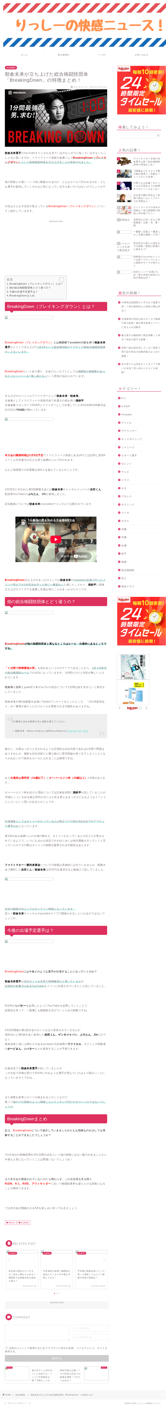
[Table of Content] (61, 279)
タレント (126, 463)
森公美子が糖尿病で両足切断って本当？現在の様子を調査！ (140, 337)
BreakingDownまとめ (22, 295)
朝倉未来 (11, 1223)
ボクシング (127, 504)
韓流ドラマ (127, 586)
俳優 (124, 529)
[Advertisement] (56, 246)
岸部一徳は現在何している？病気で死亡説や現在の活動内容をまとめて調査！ (140, 352)
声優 (124, 537)
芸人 (124, 578)
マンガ (125, 512)
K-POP (102, 55)
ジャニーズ (127, 447)
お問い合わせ (141, 55)
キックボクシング (131, 439)
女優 (124, 545)
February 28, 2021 (77, 731)
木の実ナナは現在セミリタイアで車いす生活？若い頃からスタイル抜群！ (140, 368)
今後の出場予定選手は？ (23, 291)
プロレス (126, 496)
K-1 (123, 398)
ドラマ (125, 480)
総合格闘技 (63, 55)
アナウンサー (129, 430)
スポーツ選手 (129, 455)
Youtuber (126, 414)
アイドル (126, 422)
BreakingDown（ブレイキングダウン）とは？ (36, 283)
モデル (125, 521)
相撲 (124, 561)
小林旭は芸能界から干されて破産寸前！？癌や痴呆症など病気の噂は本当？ (140, 306)
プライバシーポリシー (17, 1403)
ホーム (24, 55)
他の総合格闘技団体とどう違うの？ (30, 287)
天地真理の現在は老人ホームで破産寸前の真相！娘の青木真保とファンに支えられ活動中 (140, 323)
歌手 (124, 553)
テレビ (125, 471)
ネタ (124, 488)
